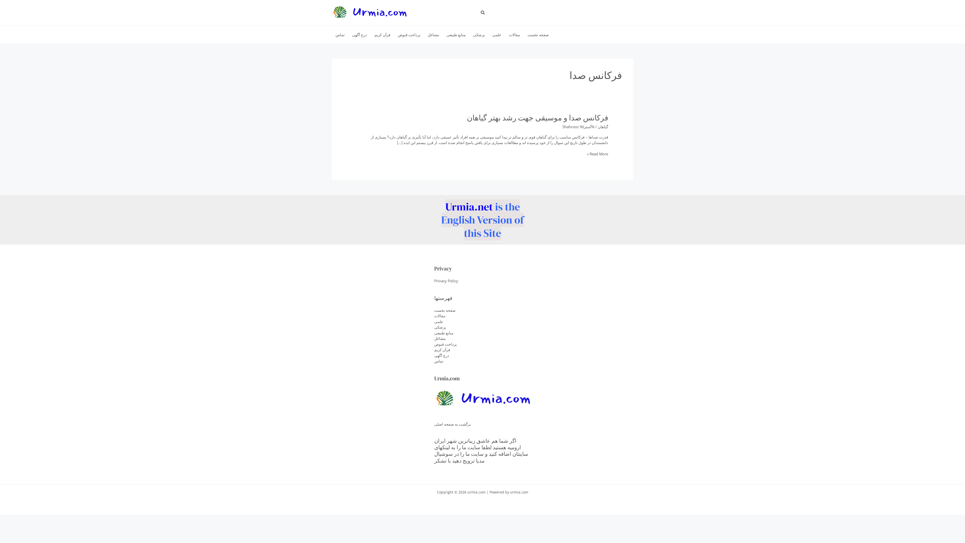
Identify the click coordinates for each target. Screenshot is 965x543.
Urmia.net (469, 206)
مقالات (439, 315)
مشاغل (440, 338)
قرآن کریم (442, 349)
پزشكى (440, 327)
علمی (438, 321)
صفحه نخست (445, 310)
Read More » (597, 154)
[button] (482, 13)
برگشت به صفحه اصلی (452, 424)
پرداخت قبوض (445, 344)
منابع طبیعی (443, 332)
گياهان (603, 126)
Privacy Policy (446, 280)
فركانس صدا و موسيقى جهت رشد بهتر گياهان (537, 118)
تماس (438, 361)
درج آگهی (441, 355)
